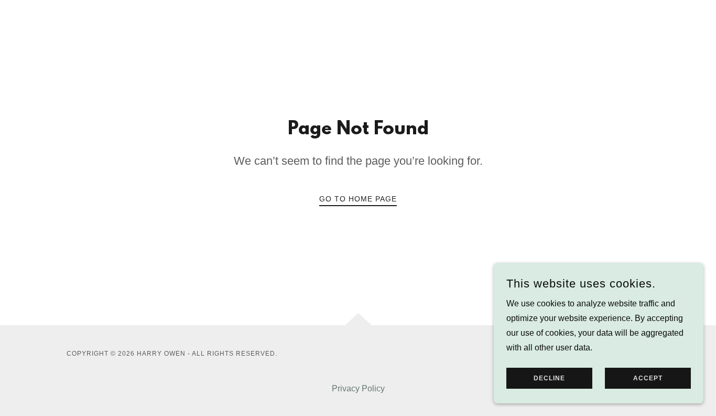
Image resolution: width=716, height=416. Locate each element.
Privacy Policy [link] (358, 388)
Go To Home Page (358, 199)
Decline (549, 378)
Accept (648, 378)
